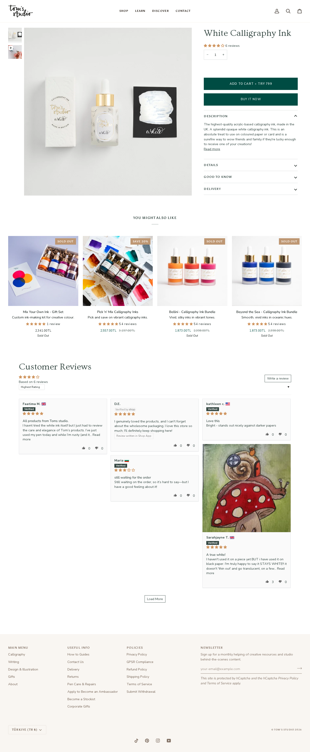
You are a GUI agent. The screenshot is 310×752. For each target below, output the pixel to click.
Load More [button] (155, 599)
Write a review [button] (278, 378)
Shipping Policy (138, 676)
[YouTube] (169, 741)
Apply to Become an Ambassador (92, 691)
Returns (73, 676)
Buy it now (251, 99)
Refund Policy (137, 669)
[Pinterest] (147, 741)
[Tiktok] (136, 741)
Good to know (218, 177)
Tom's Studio (284, 729)
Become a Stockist (81, 699)
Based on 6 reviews (33, 382)
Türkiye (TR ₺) (24, 729)
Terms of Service (219, 683)
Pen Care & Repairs (81, 684)
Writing (13, 662)
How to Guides (78, 654)
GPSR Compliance (140, 662)
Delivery (212, 189)
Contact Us (75, 662)
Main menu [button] (18, 647)
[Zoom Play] (108, 112)
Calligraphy (16, 654)
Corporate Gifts (78, 706)
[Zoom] (33, 187)
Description (216, 116)
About (12, 684)
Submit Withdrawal (141, 691)
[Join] (298, 668)
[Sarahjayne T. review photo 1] (246, 488)
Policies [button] (135, 647)
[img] (63, 413)
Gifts (11, 676)
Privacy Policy (288, 678)
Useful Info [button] (78, 647)
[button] (124, 11)
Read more (212, 149)
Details (211, 165)
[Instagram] (158, 741)
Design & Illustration (23, 669)
